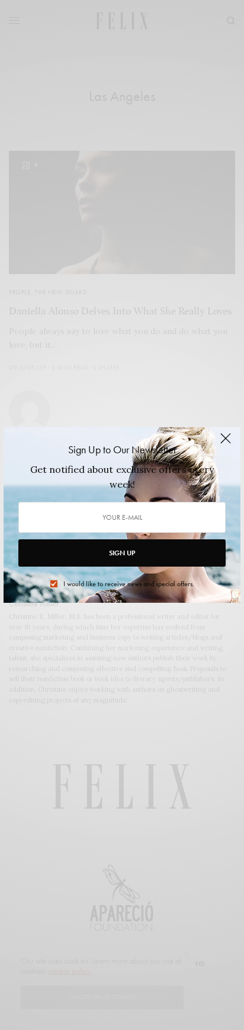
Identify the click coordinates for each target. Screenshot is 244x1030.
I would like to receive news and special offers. (128, 583)
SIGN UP (122, 553)
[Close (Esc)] (225, 443)
